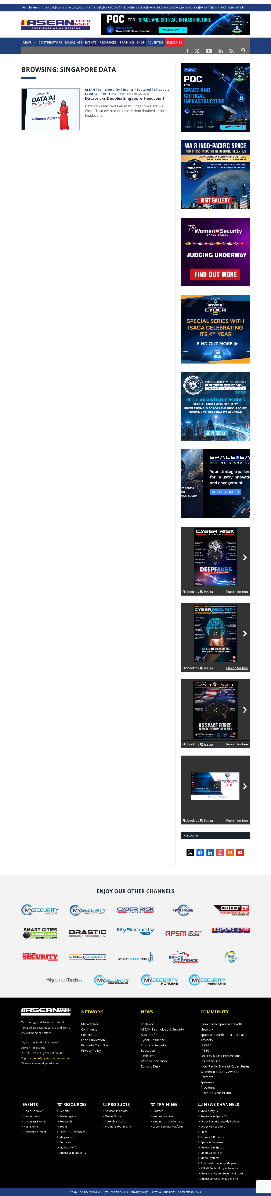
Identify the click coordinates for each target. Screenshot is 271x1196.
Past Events (31, 1126)
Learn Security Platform (168, 1126)
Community (89, 1029)
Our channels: (31, 7)
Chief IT (118, 7)
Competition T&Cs (189, 1192)
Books (63, 1126)
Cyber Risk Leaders (212, 1126)
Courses (158, 1111)
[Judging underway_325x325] (215, 285)
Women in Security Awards (219, 1071)
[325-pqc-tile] (215, 131)
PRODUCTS (118, 1104)
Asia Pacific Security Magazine (219, 1163)
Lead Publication (93, 1040)
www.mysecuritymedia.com (42, 1063)
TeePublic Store (115, 1121)
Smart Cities (139, 7)
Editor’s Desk (150, 1066)
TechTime (108, 94)
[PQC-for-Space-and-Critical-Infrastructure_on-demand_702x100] (175, 33)
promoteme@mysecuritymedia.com (47, 1058)
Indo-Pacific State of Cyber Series (225, 1066)
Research (65, 1121)
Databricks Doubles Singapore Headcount (125, 98)
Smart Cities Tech (211, 1153)
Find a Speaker (33, 1111)
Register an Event (35, 1132)
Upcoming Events (35, 1121)
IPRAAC (206, 1045)
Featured (144, 89)
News (27, 42)
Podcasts (65, 1142)
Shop (141, 42)
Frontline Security (153, 1045)
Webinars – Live (163, 1116)
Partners (206, 1077)
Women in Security (154, 1061)
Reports (64, 1111)
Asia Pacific (48, 7)
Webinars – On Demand (168, 1121)
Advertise (155, 42)
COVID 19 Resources (72, 1132)
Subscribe (174, 42)
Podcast (194, 7)
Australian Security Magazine (219, 1179)
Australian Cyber (89, 7)
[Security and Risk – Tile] (215, 440)
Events (91, 42)
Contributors (50, 42)
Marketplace (90, 1024)
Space (127, 7)
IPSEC (204, 1050)
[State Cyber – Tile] (215, 362)
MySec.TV (205, 7)
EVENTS (29, 1104)
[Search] (243, 50)
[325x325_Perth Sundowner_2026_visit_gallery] (215, 208)
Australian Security (67, 7)
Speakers (207, 1082)
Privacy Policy (91, 1050)
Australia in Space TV (72, 1153)
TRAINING (126, 42)
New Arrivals (32, 1116)
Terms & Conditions (163, 1192)
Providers (207, 1087)
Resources (108, 42)
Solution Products (116, 1111)
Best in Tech (219, 7)
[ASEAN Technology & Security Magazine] (55, 25)
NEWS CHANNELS (221, 1104)
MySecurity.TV (68, 1147)
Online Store (113, 1116)
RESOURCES (74, 1104)
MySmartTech (236, 7)
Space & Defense (211, 1142)
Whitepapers (67, 1116)
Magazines (73, 42)
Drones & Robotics (158, 7)
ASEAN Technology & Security (162, 1029)
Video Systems (179, 7)
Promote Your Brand (96, 1045)
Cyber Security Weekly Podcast (220, 1121)
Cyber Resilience (153, 1040)
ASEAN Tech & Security (102, 89)
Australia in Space (212, 1147)
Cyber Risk (106, 7)
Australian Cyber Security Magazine (223, 1173)
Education (148, 1050)
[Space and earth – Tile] (215, 517)
